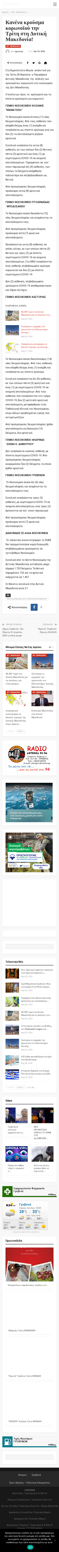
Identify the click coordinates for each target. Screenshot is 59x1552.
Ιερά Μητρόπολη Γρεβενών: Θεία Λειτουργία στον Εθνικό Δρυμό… (36, 985)
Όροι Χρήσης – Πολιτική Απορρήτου (29, 1482)
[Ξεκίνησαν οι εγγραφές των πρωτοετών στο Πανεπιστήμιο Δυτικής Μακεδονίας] (12, 330)
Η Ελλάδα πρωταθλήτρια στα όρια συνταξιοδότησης (36, 1058)
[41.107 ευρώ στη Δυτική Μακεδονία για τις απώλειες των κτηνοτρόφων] (12, 316)
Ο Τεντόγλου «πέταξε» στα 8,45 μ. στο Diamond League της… (36, 1028)
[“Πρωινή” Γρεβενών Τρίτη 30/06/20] (29, 1355)
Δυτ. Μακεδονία (13, 46)
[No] (55, 1540)
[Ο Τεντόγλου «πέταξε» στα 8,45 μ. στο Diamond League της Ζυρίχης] (12, 1030)
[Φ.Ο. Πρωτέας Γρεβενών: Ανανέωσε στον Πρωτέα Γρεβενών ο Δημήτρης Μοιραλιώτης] (12, 974)
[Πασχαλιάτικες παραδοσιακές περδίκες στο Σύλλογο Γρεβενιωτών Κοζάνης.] (29, 1264)
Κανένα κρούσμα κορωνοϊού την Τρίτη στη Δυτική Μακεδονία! (27, 599)
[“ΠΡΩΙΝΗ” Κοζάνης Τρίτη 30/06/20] (29, 1401)
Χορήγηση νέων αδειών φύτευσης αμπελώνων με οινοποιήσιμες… (36, 999)
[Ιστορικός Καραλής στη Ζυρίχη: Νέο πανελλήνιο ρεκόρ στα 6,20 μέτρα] (12, 1074)
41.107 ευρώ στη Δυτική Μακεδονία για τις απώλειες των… (36, 313)
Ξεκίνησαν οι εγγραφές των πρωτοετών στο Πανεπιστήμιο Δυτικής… (34, 329)
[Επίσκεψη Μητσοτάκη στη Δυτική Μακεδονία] (42, 698)
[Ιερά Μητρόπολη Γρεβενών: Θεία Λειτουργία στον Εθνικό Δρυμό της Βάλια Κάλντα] (12, 987)
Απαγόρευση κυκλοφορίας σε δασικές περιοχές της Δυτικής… (35, 346)
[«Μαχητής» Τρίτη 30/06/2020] (29, 1310)
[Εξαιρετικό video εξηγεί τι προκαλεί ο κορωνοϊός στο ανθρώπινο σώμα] (17, 1154)
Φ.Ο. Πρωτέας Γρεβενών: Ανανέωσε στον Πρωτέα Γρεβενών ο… (37, 971)
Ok (30, 1547)
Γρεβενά (36, 1474)
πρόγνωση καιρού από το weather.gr (26, 1232)
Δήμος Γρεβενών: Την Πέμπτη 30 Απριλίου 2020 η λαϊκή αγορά (13, 632)
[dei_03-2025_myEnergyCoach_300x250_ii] (29, 802)
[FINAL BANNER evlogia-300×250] (29, 852)
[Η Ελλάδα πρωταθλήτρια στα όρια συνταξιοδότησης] (12, 1060)
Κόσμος (22, 1474)
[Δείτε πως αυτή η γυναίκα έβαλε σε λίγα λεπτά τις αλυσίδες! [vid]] (42, 1154)
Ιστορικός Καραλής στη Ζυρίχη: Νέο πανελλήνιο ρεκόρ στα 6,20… (36, 1072)
